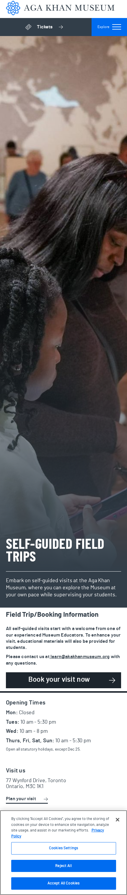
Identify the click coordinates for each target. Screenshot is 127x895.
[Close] (117, 819)
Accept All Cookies (63, 883)
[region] (63, 852)
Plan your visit (21, 798)
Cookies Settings (63, 848)
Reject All (63, 866)
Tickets (64, 28)
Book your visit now (59, 679)
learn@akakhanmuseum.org (80, 656)
